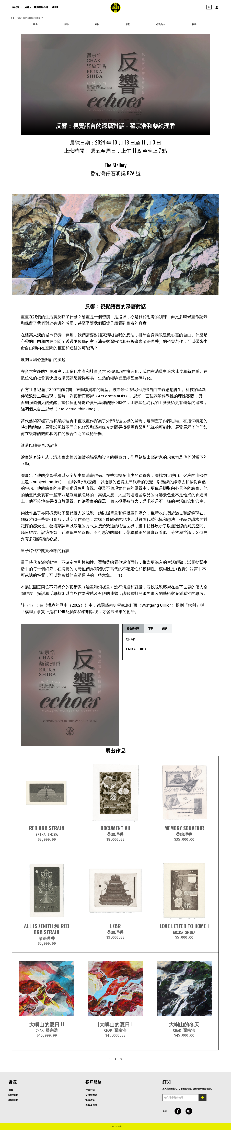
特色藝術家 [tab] (133, 628)
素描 (97, 24)
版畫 (194, 24)
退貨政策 (90, 1100)
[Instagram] (189, 1111)
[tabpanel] (165, 646)
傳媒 (10, 1090)
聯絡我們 (13, 1100)
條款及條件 (91, 1105)
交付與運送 (91, 1095)
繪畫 (35, 24)
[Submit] (13, 18)
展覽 (26, 7)
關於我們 (13, 1095)
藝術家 (15, 7)
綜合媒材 (161, 24)
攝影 (66, 24)
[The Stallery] (115, 8)
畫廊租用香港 (41, 7)
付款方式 (90, 1090)
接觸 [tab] (164, 628)
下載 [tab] (150, 628)
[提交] (202, 1097)
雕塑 (127, 24)
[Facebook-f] (178, 1111)
